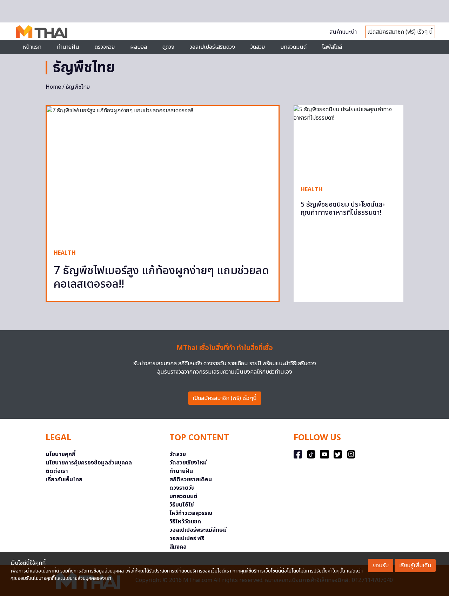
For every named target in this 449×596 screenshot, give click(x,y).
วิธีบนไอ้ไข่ (181, 505)
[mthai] (41, 31)
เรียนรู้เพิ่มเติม (415, 565)
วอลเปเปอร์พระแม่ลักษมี (198, 530)
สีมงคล (178, 547)
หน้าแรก (32, 47)
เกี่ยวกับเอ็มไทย (64, 479)
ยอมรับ (381, 565)
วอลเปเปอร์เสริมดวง (212, 47)
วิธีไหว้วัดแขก (185, 521)
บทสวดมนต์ (293, 47)
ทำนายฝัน (68, 47)
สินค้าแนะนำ (343, 32)
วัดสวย (257, 47)
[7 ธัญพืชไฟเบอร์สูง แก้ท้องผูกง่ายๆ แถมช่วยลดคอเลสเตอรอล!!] (163, 174)
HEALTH (65, 253)
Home (53, 87)
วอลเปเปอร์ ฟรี (186, 538)
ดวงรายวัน (182, 488)
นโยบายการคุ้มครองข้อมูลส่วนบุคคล (89, 462)
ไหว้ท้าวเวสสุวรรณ (191, 513)
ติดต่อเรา (57, 471)
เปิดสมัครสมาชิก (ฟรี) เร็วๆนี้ (225, 398)
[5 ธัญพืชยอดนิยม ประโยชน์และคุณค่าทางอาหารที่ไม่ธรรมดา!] (348, 141)
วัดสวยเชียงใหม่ (188, 462)
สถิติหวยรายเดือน (190, 479)
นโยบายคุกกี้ (60, 454)
